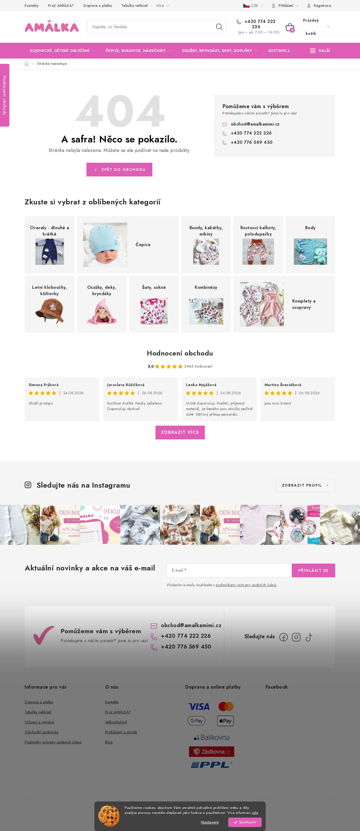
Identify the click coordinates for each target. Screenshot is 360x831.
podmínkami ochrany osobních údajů (246, 585)
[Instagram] (296, 637)
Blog (109, 742)
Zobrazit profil (302, 485)
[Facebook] (283, 637)
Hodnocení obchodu (180, 353)
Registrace (322, 5)
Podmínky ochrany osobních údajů (53, 742)
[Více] (320, 51)
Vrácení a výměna (39, 722)
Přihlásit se (313, 570)
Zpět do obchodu (123, 169)
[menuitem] (62, 51)
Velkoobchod (116, 722)
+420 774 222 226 (259, 24)
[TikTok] (309, 637)
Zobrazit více (180, 432)
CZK (255, 5)
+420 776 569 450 (252, 142)
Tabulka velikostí (134, 5)
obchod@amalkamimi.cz (255, 124)
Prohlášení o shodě (121, 732)
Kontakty (31, 5)
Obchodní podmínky (42, 732)
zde (255, 812)
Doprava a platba (98, 5)
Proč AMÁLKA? (61, 5)
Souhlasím (247, 822)
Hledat (219, 27)
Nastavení (210, 822)
